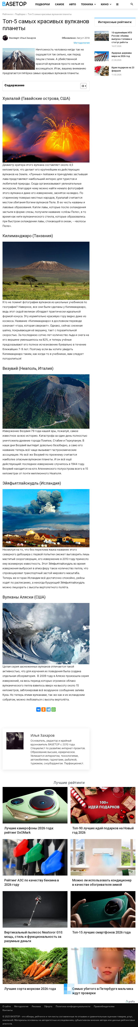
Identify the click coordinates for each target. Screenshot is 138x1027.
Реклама (36, 1006)
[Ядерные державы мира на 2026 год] (102, 56)
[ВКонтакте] (38, 709)
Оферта (48, 1006)
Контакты (8, 1010)
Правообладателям (104, 1006)
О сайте (7, 1006)
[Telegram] (48, 709)
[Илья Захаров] (6, 38)
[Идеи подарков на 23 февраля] (102, 71)
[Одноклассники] (43, 709)
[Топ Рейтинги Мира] (16, 4)
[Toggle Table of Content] (82, 86)
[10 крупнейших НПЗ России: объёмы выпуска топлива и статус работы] (102, 36)
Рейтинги (8, 14)
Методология (81, 42)
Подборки (20, 14)
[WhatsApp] (53, 709)
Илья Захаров (28, 37)
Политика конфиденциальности (73, 1006)
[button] (131, 4)
